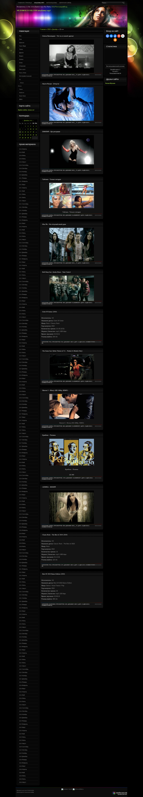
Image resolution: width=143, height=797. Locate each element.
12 (36, 129)
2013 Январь (23, 255)
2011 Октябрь (23, 207)
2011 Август (22, 201)
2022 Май (22, 617)
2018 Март (22, 456)
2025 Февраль (23, 724)
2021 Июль (22, 585)
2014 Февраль (23, 297)
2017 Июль (22, 430)
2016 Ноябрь (23, 404)
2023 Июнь (22, 659)
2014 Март (22, 301)
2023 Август (22, 666)
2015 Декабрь (23, 369)
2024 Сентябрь (23, 708)
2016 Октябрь (23, 401)
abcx (72, 341)
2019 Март (22, 495)
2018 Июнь (22, 465)
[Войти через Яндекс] (119, 36)
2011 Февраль (23, 181)
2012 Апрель (23, 226)
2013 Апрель (23, 265)
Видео (21, 56)
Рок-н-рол (22, 69)
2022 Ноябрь (23, 637)
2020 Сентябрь (23, 553)
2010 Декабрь (23, 175)
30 (28, 138)
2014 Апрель (23, 304)
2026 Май (22, 772)
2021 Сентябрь (23, 591)
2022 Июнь (22, 621)
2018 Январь (23, 449)
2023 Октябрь (23, 672)
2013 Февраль (23, 259)
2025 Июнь (22, 737)
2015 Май (22, 346)
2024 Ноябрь (23, 714)
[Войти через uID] (107, 36)
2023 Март (22, 650)
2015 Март (22, 339)
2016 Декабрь (23, 407)
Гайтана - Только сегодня (51, 179)
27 (20, 138)
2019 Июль (22, 507)
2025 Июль (22, 740)
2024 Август (22, 705)
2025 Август (22, 743)
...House (21, 83)
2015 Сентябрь (23, 359)
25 (33, 135)
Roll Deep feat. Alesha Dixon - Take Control (56, 272)
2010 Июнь (22, 155)
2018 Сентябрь (23, 475)
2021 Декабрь (23, 601)
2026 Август (22, 782)
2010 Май (22, 152)
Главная (43, 29)
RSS (53, 7)
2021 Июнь (22, 582)
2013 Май (22, 268)
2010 (48, 29)
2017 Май (22, 423)
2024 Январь (23, 682)
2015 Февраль (23, 336)
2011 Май (22, 191)
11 (33, 129)
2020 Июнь (22, 543)
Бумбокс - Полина (49, 435)
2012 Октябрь (23, 246)
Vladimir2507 (76, 215)
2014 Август (22, 317)
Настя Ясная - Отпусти (50, 84)
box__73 (74, 74)
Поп (20, 39)
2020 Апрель (23, 537)
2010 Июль (22, 159)
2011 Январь (23, 178)
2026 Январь (23, 759)
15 (25, 132)
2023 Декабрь (23, 679)
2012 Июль (22, 236)
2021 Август (22, 588)
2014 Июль (22, 314)
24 (30, 135)
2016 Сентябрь (23, 398)
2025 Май (22, 734)
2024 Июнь (22, 698)
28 (22, 138)
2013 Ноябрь (23, 288)
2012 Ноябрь (23, 249)
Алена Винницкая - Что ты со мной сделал (58, 36)
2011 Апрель (23, 188)
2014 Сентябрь (23, 320)
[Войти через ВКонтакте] (111, 36)
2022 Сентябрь (23, 630)
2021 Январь (23, 566)
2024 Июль (22, 701)
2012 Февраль (23, 220)
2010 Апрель (23, 149)
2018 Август (22, 472)
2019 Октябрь (23, 517)
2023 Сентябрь (23, 669)
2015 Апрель (23, 343)
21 (22, 135)
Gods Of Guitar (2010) (49, 312)
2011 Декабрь (23, 213)
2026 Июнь (22, 776)
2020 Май (22, 540)
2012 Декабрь (23, 252)
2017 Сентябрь (23, 436)
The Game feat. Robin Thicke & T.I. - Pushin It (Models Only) (62, 351)
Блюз (21, 63)
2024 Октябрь (23, 711)
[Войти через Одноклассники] (115, 40)
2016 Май (22, 385)
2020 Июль (22, 546)
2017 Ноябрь (23, 443)
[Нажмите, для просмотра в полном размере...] (71, 207)
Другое (21, 52)
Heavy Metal (22, 73)
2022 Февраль (23, 608)
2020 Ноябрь (23, 559)
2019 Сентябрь (23, 514)
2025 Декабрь (23, 756)
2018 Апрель (23, 459)
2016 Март (22, 378)
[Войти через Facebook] (115, 36)
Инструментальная (25, 76)
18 (33, 132)
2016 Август (22, 394)
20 (20, 135)
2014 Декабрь (23, 330)
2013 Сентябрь (23, 281)
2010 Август (22, 162)
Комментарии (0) (47, 76)
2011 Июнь (22, 194)
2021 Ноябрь (23, 598)
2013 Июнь (22, 272)
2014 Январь (23, 294)
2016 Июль (22, 391)
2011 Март (22, 184)
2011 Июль (22, 197)
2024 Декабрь (23, 717)
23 (28, 135)
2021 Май (22, 579)
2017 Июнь (22, 427)
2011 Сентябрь (23, 204)
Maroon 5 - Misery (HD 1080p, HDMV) (55, 390)
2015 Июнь (22, 349)
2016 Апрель (23, 381)
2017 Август (22, 433)
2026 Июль (22, 779)
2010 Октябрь (23, 168)
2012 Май (22, 230)
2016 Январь (23, 372)
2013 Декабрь (23, 291)
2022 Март (22, 611)
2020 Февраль (23, 530)
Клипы (21, 59)
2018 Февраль (23, 453)
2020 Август (22, 549)
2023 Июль (22, 663)
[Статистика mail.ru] (78, 789)
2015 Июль (22, 352)
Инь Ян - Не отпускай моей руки (54, 224)
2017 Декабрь (23, 446)
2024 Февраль (23, 685)
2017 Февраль (23, 414)
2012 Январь (23, 217)
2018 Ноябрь (23, 482)
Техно (21, 49)
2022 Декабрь (23, 640)
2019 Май (22, 501)
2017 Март (22, 417)
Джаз (20, 99)
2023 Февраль (23, 646)
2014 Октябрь (23, 323)
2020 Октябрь (23, 556)
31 (30, 138)
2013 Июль (22, 275)
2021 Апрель (23, 575)
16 (28, 132)
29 (25, 138)
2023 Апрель (23, 653)
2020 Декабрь (23, 562)
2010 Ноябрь (23, 171)
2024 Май (22, 695)
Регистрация (59, 7)
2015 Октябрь (23, 362)
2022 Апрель (23, 614)
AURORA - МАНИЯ (49, 487)
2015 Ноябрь (23, 365)
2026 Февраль (23, 763)
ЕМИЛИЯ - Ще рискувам (51, 131)
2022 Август (22, 627)
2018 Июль (22, 469)
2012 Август (22, 239)
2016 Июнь (22, 388)
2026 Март (22, 766)
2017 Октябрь (23, 440)
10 (30, 129)
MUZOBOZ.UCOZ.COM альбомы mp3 (34, 10)
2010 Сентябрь (23, 165)
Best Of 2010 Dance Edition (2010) (53, 574)
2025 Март (22, 727)
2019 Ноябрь (23, 520)
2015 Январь (23, 333)
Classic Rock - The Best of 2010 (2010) (54, 535)
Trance (21, 89)
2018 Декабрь (23, 485)
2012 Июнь (22, 233)
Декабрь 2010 (28, 120)
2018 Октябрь (23, 478)
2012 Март (22, 223)
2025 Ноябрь (23, 753)
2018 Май (22, 462)
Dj (20, 79)
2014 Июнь (22, 310)
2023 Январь (23, 643)
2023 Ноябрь (23, 675)
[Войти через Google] (123, 36)
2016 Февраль (23, 375)
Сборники (22, 66)
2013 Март (22, 262)
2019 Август (22, 511)
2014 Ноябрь (23, 327)
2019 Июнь (22, 504)
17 (30, 132)
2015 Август (22, 356)
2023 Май (22, 656)
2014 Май (22, 307)
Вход (65, 7)
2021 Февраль (23, 569)
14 (22, 132)
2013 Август (22, 278)
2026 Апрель (23, 769)
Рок (20, 36)
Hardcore (21, 92)
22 (25, 135)
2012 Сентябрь (23, 243)
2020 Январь (23, 527)
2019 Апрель (23, 498)
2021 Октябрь (23, 595)
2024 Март (22, 688)
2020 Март (22, 533)
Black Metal (22, 96)
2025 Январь (23, 721)
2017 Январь (23, 411)
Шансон (21, 42)
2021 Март (22, 572)
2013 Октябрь (23, 285)
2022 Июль (22, 624)
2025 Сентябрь (23, 747)
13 (20, 132)
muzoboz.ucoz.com (119, 793)
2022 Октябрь (23, 633)
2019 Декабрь (23, 524)
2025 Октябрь (23, 750)
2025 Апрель (23, 730)
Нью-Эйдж (22, 46)
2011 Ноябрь (23, 210)
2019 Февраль (23, 491)
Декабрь (55, 29)
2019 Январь (23, 488)
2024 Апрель (23, 692)
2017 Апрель (23, 420)
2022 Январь (23, 604)
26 (36, 135)
